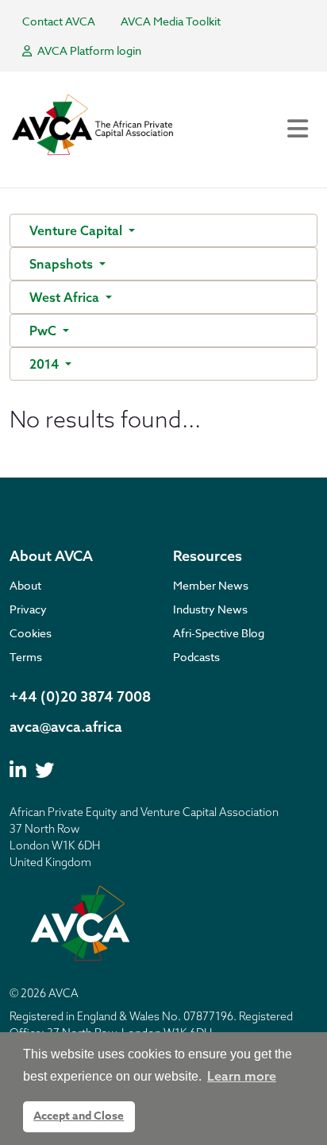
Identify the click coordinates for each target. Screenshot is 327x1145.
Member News (210, 585)
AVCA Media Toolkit (171, 21)
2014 (45, 364)
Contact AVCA (58, 21)
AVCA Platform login (88, 50)
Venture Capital (77, 230)
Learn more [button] (241, 1076)
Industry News (210, 609)
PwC (44, 330)
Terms (26, 656)
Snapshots (62, 264)
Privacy (28, 609)
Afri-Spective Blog (218, 632)
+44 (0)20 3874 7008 (80, 696)
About (25, 585)
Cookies (31, 632)
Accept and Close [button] (78, 1116)
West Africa (65, 297)
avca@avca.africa (66, 727)
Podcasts (196, 656)
